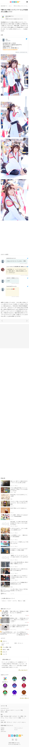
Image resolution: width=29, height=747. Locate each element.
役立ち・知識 (13, 492)
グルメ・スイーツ (13, 718)
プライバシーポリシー (18, 728)
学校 (11, 499)
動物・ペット (22, 718)
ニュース (12, 593)
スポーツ (12, 710)
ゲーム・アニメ (4, 718)
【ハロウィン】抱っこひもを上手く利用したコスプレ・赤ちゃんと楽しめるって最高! (18, 503)
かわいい (12, 505)
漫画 (2, 716)
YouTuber (6, 716)
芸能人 (11, 586)
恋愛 (11, 615)
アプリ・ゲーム (13, 629)
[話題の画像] (14, 2)
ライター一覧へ (23, 698)
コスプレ (15, 600)
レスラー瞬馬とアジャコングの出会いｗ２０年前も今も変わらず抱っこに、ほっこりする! (18, 577)
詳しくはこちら (22, 670)
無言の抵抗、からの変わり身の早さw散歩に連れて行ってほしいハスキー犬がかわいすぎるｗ (18, 523)
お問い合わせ (3, 731)
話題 (24, 600)
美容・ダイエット (19, 643)
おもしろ (5, 651)
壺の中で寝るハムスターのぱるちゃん (18, 508)
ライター (16, 729)
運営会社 (2, 729)
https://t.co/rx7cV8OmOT (10, 49)
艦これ (20, 600)
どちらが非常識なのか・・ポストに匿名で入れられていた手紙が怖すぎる (22, 634)
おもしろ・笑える (13, 485)
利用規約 (2, 728)
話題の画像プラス (9, 16)
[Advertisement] (14, 237)
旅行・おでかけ (13, 716)
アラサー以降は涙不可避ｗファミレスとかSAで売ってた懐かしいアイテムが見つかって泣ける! (19, 489)
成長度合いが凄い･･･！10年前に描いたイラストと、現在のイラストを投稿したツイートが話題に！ (19, 620)
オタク (9, 600)
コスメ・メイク (5, 643)
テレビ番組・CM (7, 647)
